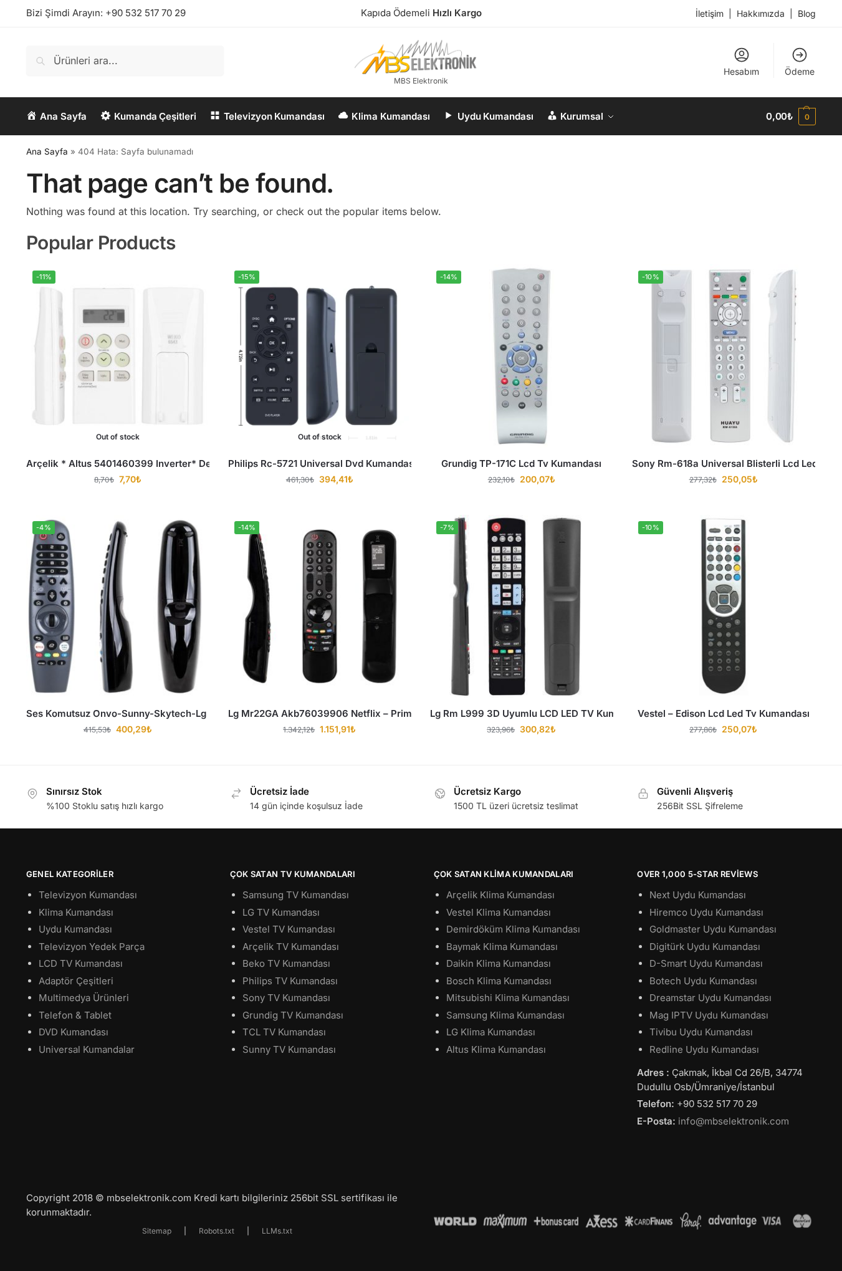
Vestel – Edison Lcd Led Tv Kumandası (724, 713)
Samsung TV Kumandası (295, 895)
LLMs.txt (277, 1230)
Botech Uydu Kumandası (703, 981)
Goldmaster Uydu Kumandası (713, 929)
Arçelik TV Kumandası (290, 946)
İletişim (710, 13)
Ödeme (800, 71)
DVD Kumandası (73, 1032)
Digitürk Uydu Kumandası (704, 946)
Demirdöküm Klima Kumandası (513, 929)
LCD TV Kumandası (81, 963)
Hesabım (741, 71)
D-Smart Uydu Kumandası (706, 963)
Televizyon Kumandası (88, 895)
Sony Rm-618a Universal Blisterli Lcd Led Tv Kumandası (723, 463)
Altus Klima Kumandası (496, 1049)
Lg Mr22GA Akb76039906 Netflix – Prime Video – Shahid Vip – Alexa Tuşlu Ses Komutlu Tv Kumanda (319, 713)
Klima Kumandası (76, 912)
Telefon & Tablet (75, 1015)
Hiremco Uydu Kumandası (706, 912)
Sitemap (156, 1230)
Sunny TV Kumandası (289, 1049)
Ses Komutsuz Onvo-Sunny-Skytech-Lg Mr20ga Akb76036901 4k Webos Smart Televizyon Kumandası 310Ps (117, 713)
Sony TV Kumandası (286, 998)
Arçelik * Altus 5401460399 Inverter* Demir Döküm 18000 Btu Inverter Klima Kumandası (117, 463)
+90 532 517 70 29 (145, 13)
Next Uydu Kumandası (697, 895)
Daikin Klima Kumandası (498, 963)
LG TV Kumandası (281, 912)
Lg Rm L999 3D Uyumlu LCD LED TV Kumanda (521, 713)
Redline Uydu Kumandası (704, 1049)
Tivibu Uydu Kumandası (701, 1032)
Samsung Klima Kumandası (505, 1015)
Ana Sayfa (47, 151)
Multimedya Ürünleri (84, 998)
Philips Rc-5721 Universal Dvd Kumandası (319, 463)
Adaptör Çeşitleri (76, 981)
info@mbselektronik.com (733, 1121)
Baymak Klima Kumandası (502, 946)
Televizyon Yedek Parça (92, 946)
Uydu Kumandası (75, 929)
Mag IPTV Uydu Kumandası (708, 1015)
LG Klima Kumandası (490, 1032)
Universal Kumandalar (87, 1049)
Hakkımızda (761, 13)
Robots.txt (216, 1230)
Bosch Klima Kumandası (499, 981)
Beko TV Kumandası (286, 963)
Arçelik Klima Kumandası (500, 895)
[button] (791, 116)
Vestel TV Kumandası (288, 929)
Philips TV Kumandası (290, 981)
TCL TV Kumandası (284, 1032)
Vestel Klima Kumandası (498, 912)
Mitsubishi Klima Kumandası (508, 998)
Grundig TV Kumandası (292, 1015)
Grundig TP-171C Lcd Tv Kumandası (521, 463)
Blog (807, 13)
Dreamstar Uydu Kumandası (710, 998)
